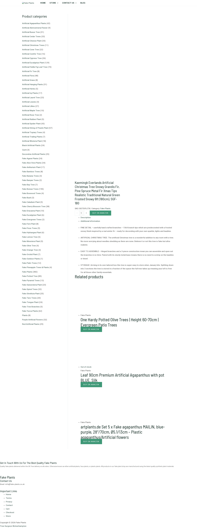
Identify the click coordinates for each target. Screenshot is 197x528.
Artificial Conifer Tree (31, 54)
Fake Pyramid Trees (31, 280)
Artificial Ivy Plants (30, 93)
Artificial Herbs (28, 89)
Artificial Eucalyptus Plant (33, 63)
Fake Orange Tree (30, 250)
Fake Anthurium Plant (31, 167)
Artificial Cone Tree (30, 49)
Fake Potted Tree (30, 276)
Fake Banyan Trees (30, 180)
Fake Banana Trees (30, 176)
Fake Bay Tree (28, 185)
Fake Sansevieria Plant (32, 285)
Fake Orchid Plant (29, 254)
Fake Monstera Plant (31, 241)
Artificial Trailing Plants (32, 137)
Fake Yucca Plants (30, 311)
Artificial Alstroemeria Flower (35, 28)
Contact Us (68, 3)
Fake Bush (26, 198)
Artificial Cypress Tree (32, 58)
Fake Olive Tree (29, 245)
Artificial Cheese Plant (31, 41)
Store (53, 3)
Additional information (90, 221)
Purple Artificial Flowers (32, 320)
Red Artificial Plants (30, 324)
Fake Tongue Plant (30, 302)
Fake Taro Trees (29, 298)
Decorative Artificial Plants (33, 154)
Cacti (24, 150)
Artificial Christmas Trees (33, 45)
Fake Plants (27, 272)
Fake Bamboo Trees (31, 171)
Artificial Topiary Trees (32, 132)
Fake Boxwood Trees (31, 193)
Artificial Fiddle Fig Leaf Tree (34, 67)
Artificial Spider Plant (31, 123)
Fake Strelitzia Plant (31, 293)
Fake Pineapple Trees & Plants (35, 267)
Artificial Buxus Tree (31, 32)
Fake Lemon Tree (30, 237)
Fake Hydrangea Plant (31, 232)
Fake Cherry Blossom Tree (33, 206)
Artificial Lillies (28, 106)
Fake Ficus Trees (29, 228)
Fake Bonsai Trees (30, 189)
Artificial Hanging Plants (32, 84)
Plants (25, 315)
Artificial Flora (28, 76)
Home (43, 3)
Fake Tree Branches (31, 307)
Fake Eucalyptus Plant (31, 215)
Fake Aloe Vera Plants (31, 163)
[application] (57, 3)
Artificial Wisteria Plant (32, 141)
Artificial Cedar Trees (31, 36)
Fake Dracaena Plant (31, 211)
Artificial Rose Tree (30, 115)
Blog (82, 3)
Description (86, 217)
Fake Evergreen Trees (31, 219)
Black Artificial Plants (31, 145)
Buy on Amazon (91, 329)
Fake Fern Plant (29, 224)
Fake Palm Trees (29, 263)
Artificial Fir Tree (29, 71)
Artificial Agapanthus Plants (34, 23)
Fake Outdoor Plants (31, 259)
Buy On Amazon (100, 213)
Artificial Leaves (29, 102)
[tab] (128, 217)
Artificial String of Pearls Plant (35, 128)
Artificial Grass (28, 80)
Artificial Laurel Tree (31, 97)
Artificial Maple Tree (31, 110)
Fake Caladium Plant (31, 202)
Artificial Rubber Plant (31, 119)
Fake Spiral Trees (30, 289)
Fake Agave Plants (30, 158)
